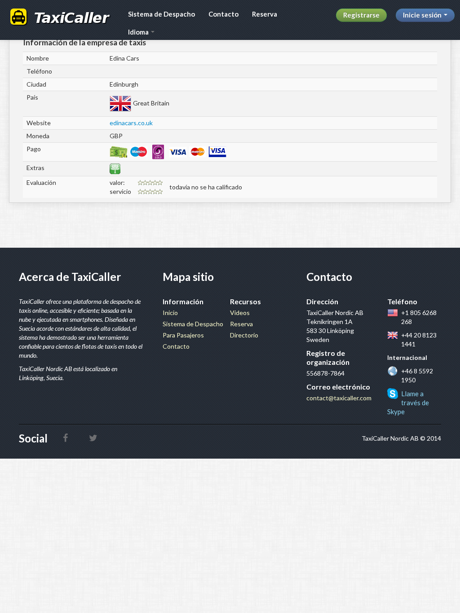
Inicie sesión (423, 15)
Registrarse (361, 15)
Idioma (139, 32)
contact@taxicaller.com (339, 398)
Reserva (264, 14)
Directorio (244, 335)
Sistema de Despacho (161, 14)
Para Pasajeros (183, 335)
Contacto (223, 14)
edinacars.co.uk (131, 123)
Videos (240, 312)
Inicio (170, 312)
